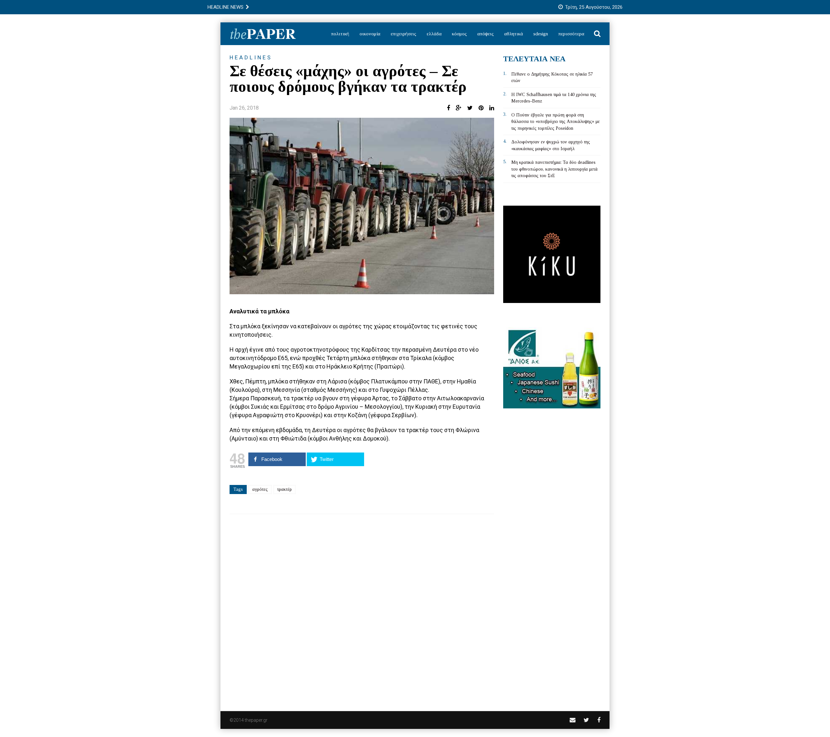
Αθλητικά (513, 33)
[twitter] (586, 720)
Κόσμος (459, 33)
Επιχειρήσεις (403, 33)
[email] (572, 720)
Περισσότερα (571, 33)
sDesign (540, 33)
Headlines (251, 57)
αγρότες (260, 489)
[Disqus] (362, 608)
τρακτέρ (284, 489)
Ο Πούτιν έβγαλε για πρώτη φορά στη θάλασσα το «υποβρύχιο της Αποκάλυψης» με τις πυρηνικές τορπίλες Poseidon (555, 122)
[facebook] (598, 720)
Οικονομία (370, 33)
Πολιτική (340, 33)
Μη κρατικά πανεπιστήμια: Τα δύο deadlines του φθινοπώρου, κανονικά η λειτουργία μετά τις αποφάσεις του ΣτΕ (554, 169)
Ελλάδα (434, 33)
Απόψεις (485, 33)
